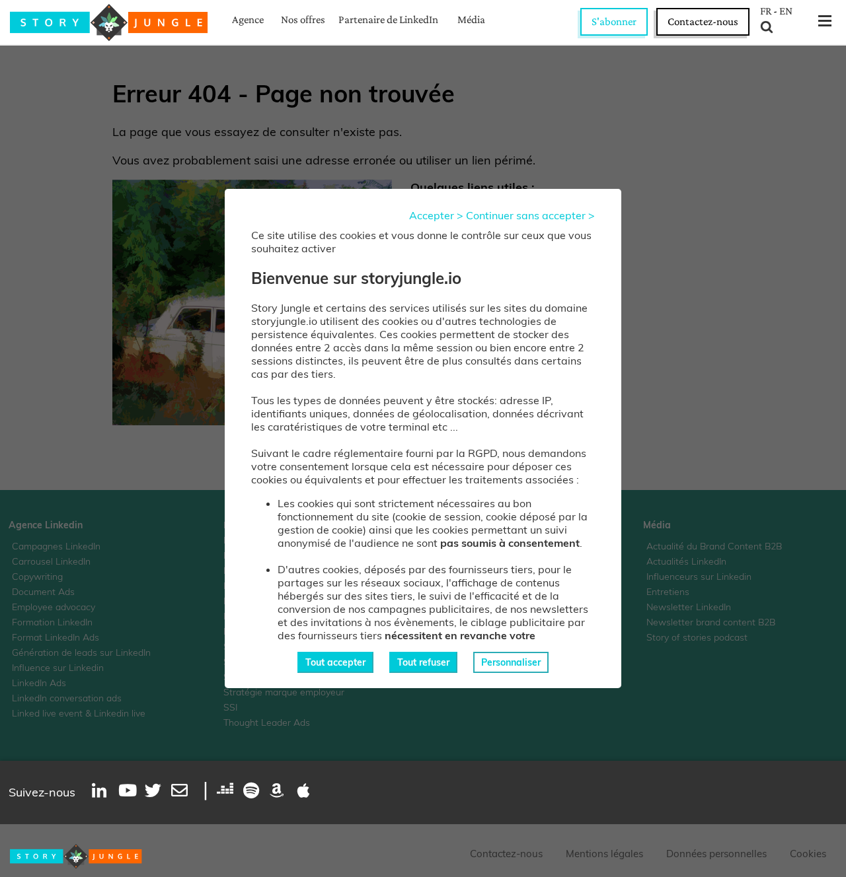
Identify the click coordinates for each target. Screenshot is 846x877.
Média (471, 19)
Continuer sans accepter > (530, 215)
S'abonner (614, 21)
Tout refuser (423, 662)
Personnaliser (511, 662)
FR (765, 11)
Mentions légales (604, 853)
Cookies (808, 853)
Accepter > (436, 215)
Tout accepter (335, 662)
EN (785, 11)
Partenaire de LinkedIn (388, 19)
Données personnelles (716, 853)
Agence (248, 19)
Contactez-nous (703, 21)
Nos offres (303, 19)
